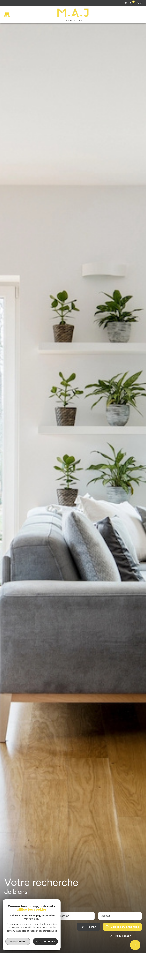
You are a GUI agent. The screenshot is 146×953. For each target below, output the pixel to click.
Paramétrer (17, 941)
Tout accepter (45, 941)
